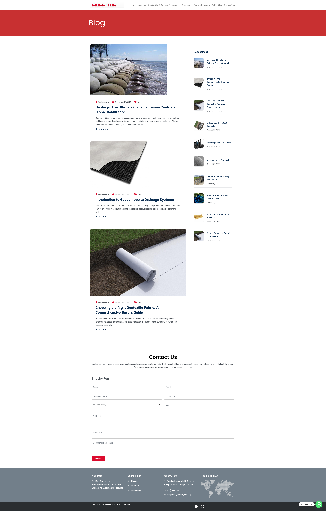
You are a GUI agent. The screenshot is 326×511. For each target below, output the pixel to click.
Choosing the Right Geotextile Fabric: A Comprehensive (216, 104)
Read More (101, 129)
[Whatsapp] (318, 504)
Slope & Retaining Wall (204, 5)
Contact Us (229, 5)
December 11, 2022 (214, 240)
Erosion (175, 5)
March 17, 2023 (213, 203)
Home (133, 5)
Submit (98, 459)
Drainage (186, 5)
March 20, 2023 (213, 184)
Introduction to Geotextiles (219, 160)
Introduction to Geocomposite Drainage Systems (135, 200)
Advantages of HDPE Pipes (219, 143)
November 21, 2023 (214, 67)
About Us (142, 5)
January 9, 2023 (213, 222)
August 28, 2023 (213, 130)
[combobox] (127, 404)
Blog (220, 5)
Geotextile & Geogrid (158, 5)
